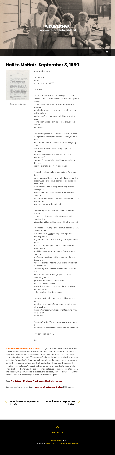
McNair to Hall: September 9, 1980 (60, 403)
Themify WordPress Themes (66, 443)
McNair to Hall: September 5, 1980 (24, 403)
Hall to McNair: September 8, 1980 (42, 65)
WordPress (50, 443)
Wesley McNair (56, 440)
